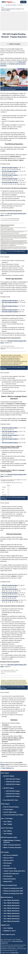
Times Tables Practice (8, 934)
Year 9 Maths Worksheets (11, 921)
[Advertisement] (14, 21)
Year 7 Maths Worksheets (11, 916)
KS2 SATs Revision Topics (9, 837)
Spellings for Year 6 (9, 930)
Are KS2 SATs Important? (11, 873)
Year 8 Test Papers (7, 828)
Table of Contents (14, 44)
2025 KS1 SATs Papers (13, 796)
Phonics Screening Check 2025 (13, 893)
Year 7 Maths (7, 821)
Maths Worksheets (7, 897)
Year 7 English (7, 824)
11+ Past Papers (8, 809)
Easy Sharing (6, 768)
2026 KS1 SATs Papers (13, 793)
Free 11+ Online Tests (9, 812)
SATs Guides (5, 852)
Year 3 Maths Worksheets (11, 905)
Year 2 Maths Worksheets (11, 903)
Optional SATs (7, 881)
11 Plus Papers (5, 804)
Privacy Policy (14, 952)
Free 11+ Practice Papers (11, 807)
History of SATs (8, 858)
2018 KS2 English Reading (10, 175)
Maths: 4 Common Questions (12, 847)
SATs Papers (5, 773)
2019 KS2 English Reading (10, 178)
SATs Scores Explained (10, 855)
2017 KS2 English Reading (10, 171)
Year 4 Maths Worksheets (11, 908)
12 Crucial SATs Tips (9, 868)
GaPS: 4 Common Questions (12, 845)
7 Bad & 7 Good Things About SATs (14, 871)
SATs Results (7, 863)
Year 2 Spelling (8, 928)
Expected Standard (9, 879)
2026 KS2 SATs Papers (13, 781)
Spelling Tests (5, 925)
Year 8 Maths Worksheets (11, 918)
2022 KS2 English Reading (10, 182)
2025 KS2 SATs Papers (13, 784)
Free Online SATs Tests (10, 800)
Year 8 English (7, 833)
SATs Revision (7, 876)
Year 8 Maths (7, 831)
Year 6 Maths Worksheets (11, 913)
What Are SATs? (8, 860)
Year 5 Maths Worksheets (11, 911)
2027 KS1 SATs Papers (13, 791)
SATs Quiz (6, 865)
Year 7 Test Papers (7, 818)
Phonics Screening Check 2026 (13, 891)
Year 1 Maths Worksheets (11, 900)
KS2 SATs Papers (8, 776)
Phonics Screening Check (9, 885)
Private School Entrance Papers (13, 815)
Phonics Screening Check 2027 (13, 888)
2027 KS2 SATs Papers (13, 779)
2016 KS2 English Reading (10, 167)
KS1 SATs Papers (8, 788)
